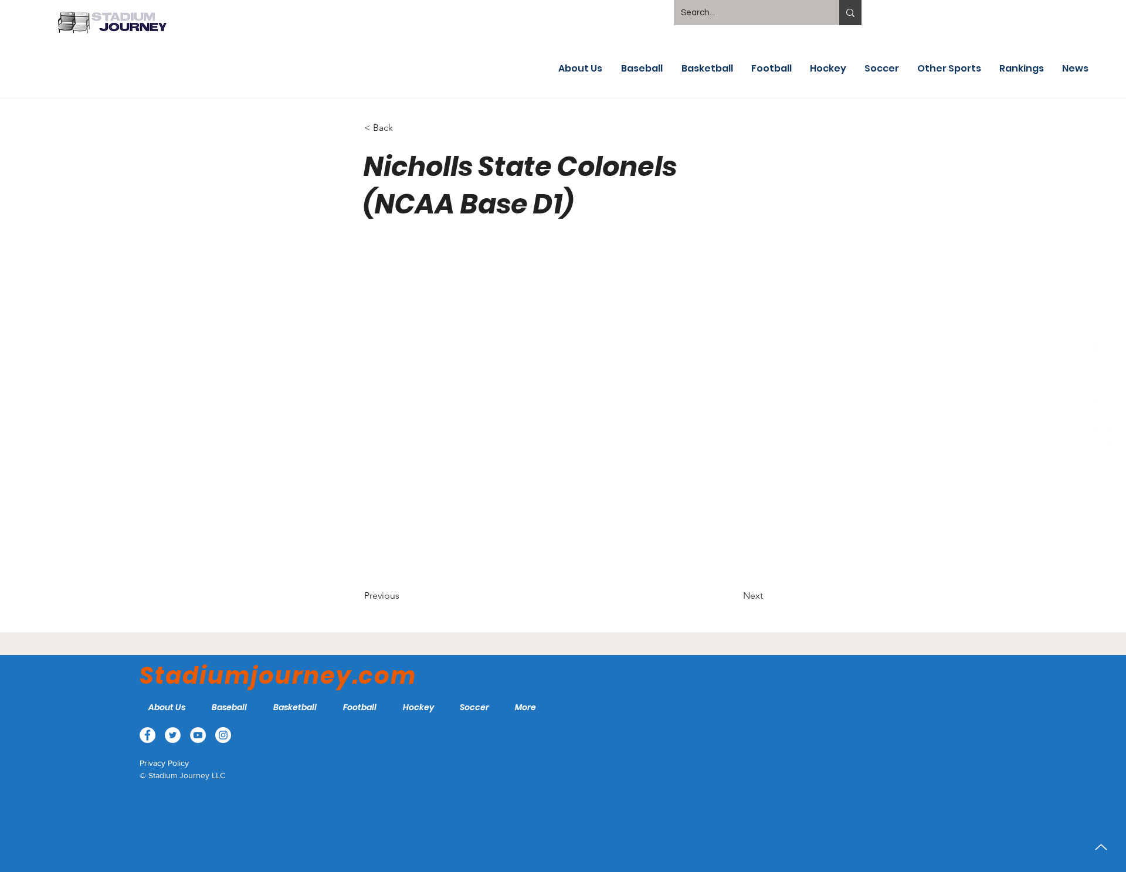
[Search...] (850, 12)
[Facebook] (1101, 353)
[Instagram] (1101, 436)
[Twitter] (1101, 381)
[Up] (1101, 847)
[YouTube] (1101, 409)
